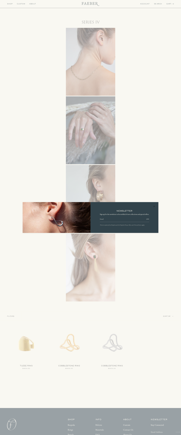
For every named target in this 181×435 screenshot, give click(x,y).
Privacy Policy (128, 225)
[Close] (154, 206)
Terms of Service (138, 225)
